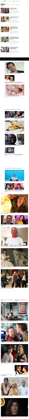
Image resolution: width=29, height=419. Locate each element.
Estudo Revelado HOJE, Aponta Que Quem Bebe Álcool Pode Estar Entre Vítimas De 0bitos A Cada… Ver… (14, 38)
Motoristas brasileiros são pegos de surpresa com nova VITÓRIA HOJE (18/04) (14, 48)
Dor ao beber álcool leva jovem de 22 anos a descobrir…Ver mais (14, 17)
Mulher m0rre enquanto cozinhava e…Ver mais (13, 8)
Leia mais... (11, 24)
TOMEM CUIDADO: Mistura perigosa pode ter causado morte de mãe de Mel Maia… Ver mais (14, 27)
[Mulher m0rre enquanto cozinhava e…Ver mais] (5, 10)
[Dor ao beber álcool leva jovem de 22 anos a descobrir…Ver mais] (5, 19)
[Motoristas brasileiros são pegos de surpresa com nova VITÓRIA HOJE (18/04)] (5, 49)
